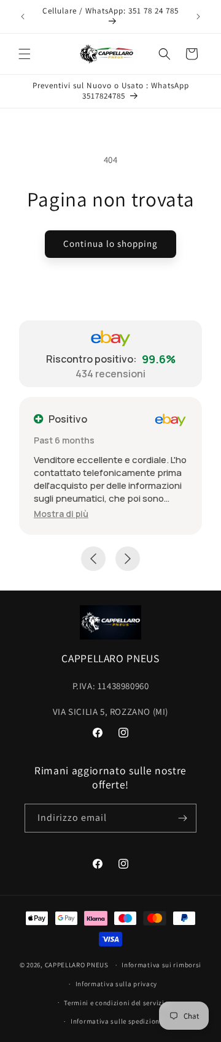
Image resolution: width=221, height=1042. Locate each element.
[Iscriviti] (182, 818)
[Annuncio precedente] (22, 16)
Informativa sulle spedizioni (116, 1021)
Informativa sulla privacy (117, 984)
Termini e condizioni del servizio (116, 1003)
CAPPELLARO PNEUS (77, 965)
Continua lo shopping (110, 243)
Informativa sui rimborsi (161, 965)
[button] (24, 53)
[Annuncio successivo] (198, 16)
